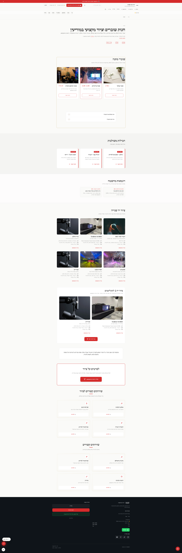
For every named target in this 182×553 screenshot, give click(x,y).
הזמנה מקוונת (122, 38)
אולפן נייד (58, 12)
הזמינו (45, 5)
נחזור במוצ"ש (53, 5)
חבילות (116, 42)
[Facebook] (120, 537)
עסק (49, 12)
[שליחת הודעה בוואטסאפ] (178, 549)
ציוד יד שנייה (109, 42)
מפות (129, 516)
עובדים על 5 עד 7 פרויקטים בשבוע (91, 1)
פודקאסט (124, 9)
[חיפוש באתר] (105, 9)
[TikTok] (124, 537)
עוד (110, 9)
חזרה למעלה (54, 546)
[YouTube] (117, 537)
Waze (126, 516)
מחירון (113, 9)
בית (128, 17)
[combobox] (92, 5)
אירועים (131, 9)
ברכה (68, 12)
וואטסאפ (125, 529)
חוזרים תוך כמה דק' (60, 5)
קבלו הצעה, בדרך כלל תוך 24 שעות (71, 514)
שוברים (123, 42)
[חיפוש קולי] (85, 5)
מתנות (118, 9)
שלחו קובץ (71, 518)
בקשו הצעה (114, 95)
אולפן (137, 9)
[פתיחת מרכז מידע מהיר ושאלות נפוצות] (4, 544)
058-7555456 (127, 511)
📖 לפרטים (108, 414)
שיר (72, 12)
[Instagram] (128, 537)
